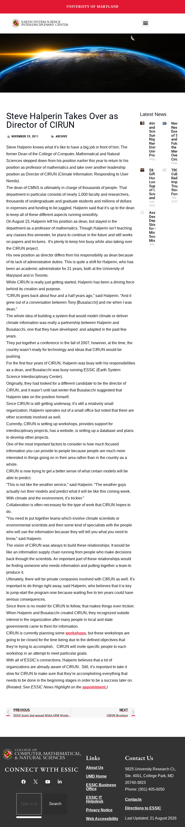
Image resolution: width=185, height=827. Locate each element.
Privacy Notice (99, 810)
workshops (76, 633)
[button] (145, 23)
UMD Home (96, 776)
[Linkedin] (59, 781)
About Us (94, 768)
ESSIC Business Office (101, 787)
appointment (94, 687)
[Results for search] (29, 817)
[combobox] (29, 803)
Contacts (133, 799)
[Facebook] (23, 781)
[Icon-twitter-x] (35, 781)
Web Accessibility (102, 819)
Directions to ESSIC (143, 808)
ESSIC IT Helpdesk (94, 799)
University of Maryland (92, 6)
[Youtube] (47, 781)
